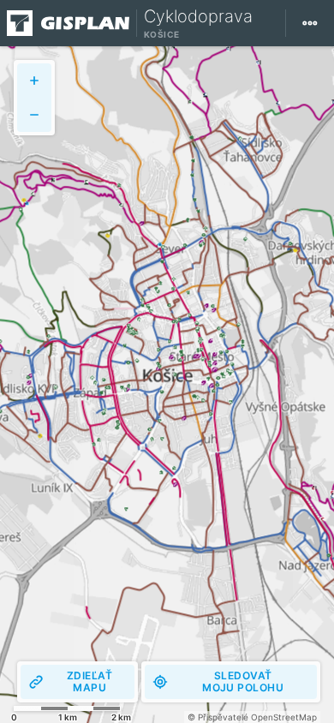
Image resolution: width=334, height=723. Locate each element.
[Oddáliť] (34, 115)
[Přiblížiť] (34, 80)
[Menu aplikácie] (310, 23)
